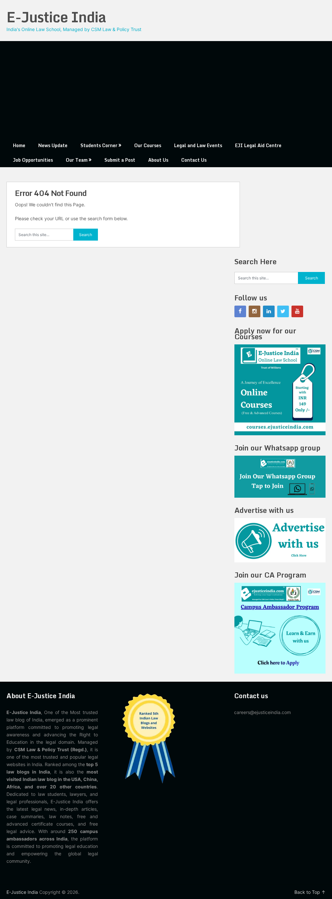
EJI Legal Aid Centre (258, 145)
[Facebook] (240, 311)
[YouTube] (297, 311)
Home (19, 145)
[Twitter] (283, 311)
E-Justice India (56, 16)
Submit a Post (119, 160)
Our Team (77, 160)
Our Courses (147, 145)
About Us (158, 160)
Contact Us (194, 160)
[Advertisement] (166, 89)
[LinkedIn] (269, 311)
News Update (52, 145)
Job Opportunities (33, 160)
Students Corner (98, 145)
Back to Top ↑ (310, 892)
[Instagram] (254, 311)
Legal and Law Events (198, 145)
